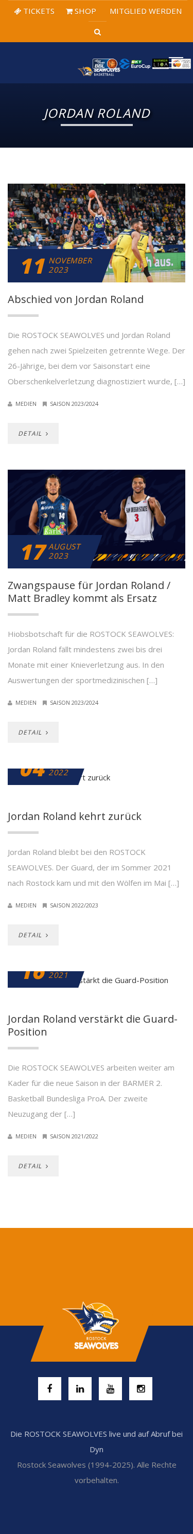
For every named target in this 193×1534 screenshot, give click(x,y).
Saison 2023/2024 (74, 403)
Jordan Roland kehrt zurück (75, 816)
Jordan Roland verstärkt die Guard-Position (93, 1025)
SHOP (84, 11)
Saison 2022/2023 (74, 905)
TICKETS (38, 11)
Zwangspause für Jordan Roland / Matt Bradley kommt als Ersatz (89, 591)
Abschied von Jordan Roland (76, 299)
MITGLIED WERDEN (145, 11)
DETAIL (31, 433)
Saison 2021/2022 (74, 1136)
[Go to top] (96, 1326)
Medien (26, 403)
